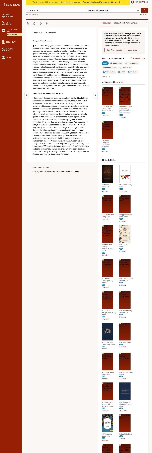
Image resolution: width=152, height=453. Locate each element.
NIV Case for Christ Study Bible (126, 280)
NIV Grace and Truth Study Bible (108, 343)
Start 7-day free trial (114, 50)
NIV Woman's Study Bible (107, 435)
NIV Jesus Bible (125, 342)
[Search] (144, 10)
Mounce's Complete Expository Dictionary (105, 144)
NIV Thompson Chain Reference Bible (125, 404)
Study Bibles (110, 160)
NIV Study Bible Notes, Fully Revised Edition (107, 109)
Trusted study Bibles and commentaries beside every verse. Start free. (90, 2)
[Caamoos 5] (26, 95)
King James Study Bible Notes (125, 216)
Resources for (113, 58)
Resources (106, 23)
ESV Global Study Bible (125, 186)
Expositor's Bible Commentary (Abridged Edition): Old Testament (126, 110)
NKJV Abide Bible (125, 434)
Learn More (132, 50)
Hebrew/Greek (119, 23)
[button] (139, 2)
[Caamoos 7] (95, 95)
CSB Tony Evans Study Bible (107, 186)
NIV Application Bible (125, 246)
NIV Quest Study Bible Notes (108, 373)
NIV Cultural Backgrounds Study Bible (109, 313)
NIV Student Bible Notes (126, 373)
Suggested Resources (114, 82)
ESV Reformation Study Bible (108, 216)
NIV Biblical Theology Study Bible (107, 281)
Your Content (131, 23)
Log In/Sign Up (141, 2)
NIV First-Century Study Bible (125, 312)
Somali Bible (38, 167)
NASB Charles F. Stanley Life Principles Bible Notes (108, 248)
